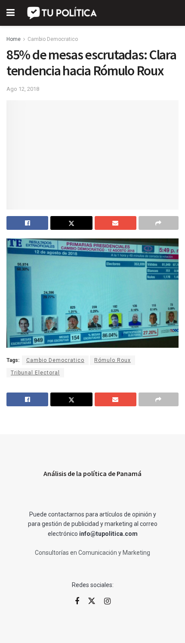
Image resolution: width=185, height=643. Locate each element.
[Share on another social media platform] (159, 223)
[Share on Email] (115, 223)
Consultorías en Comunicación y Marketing (92, 552)
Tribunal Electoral (35, 373)
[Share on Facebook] (27, 223)
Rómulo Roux (112, 360)
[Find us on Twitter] (92, 601)
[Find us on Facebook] (77, 601)
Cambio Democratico (53, 39)
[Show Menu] (10, 13)
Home (13, 39)
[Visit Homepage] (62, 13)
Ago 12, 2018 (22, 89)
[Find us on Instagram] (107, 601)
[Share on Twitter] (71, 223)
